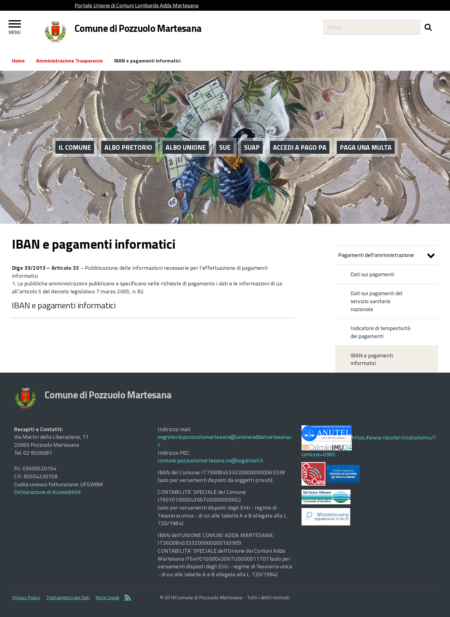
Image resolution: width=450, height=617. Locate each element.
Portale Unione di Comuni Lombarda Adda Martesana (136, 5)
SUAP (252, 147)
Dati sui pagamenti (372, 274)
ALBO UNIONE (186, 147)
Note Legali (107, 597)
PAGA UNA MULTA (366, 147)
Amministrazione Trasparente (69, 60)
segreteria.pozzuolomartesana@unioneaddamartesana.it (224, 441)
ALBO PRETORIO (128, 147)
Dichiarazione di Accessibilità (47, 492)
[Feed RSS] (128, 598)
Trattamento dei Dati (68, 597)
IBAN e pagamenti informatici (64, 305)
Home (18, 60)
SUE (225, 147)
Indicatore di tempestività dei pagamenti (380, 332)
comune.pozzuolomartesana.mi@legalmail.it (210, 460)
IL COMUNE (74, 147)
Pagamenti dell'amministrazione (376, 255)
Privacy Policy (26, 597)
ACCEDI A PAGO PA (299, 147)
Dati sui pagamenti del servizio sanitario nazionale (377, 301)
